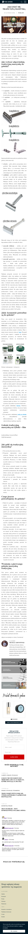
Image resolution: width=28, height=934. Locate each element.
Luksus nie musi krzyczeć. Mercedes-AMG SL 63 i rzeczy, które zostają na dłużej (12, 779)
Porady (21, 13)
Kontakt (3, 916)
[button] (11, 719)
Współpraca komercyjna (6, 911)
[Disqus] (14, 834)
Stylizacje (15, 775)
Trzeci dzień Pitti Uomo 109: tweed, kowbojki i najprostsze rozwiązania (13, 795)
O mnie (2, 914)
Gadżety (3, 775)
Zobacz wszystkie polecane (14, 722)
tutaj (20, 332)
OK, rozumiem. (14, 931)
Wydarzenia (16, 790)
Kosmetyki (4, 806)
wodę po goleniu (21, 414)
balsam (18, 405)
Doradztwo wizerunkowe (6, 909)
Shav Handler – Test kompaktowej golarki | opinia (13, 809)
